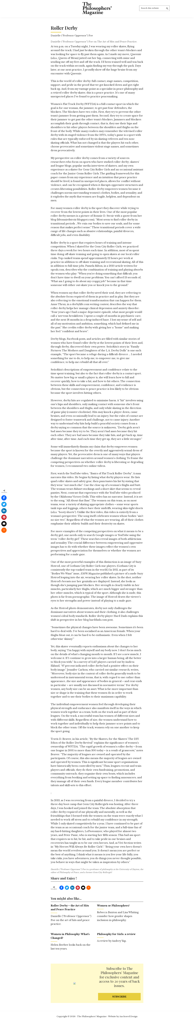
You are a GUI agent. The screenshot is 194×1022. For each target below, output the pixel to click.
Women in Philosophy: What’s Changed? (70, 936)
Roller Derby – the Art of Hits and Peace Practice (70, 907)
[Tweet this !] (67, 888)
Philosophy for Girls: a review (116, 934)
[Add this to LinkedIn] (72, 888)
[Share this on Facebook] (61, 888)
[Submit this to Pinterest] (78, 888)
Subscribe (119, 996)
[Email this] (83, 888)
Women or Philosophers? (113, 905)
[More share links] (88, 888)
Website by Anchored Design (123, 1016)
